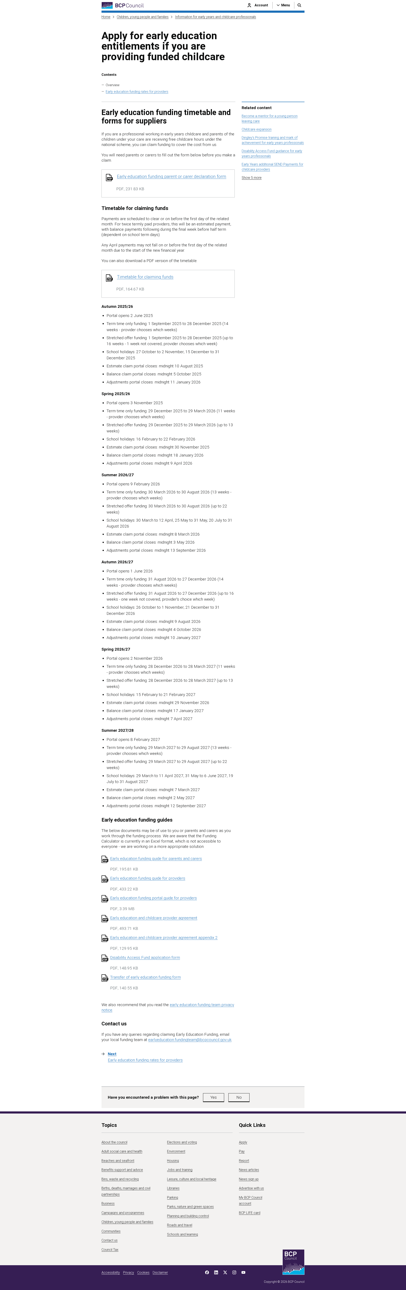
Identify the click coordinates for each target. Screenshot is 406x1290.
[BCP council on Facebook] (207, 1272)
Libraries (173, 1188)
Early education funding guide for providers (147, 878)
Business (108, 1203)
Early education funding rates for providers (137, 92)
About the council (114, 1142)
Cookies (143, 1273)
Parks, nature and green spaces (190, 1207)
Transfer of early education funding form (145, 977)
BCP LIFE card (249, 1213)
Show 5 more (252, 178)
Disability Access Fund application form (145, 957)
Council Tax (110, 1250)
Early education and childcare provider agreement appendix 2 (164, 937)
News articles (249, 1170)
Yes (213, 1097)
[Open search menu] (299, 5)
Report (244, 1161)
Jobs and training (179, 1170)
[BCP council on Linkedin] (216, 1272)
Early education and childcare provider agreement (153, 917)
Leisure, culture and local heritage (191, 1179)
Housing (173, 1161)
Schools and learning (182, 1234)
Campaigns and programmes (123, 1213)
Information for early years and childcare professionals (215, 17)
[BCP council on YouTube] (243, 1272)
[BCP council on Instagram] (234, 1272)
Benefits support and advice (122, 1170)
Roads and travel (179, 1225)
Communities (111, 1231)
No (239, 1097)
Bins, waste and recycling (120, 1179)
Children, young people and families (143, 17)
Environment (176, 1151)
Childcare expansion (257, 129)
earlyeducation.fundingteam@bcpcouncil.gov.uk (190, 1039)
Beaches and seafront (118, 1161)
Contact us (110, 1240)
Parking (172, 1198)
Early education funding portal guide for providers (153, 898)
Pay (242, 1151)
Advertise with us (251, 1188)
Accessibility (111, 1273)
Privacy (128, 1273)
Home (106, 17)
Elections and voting (182, 1142)
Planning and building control (188, 1216)
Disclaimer (160, 1273)
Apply (243, 1142)
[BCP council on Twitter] (225, 1272)
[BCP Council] (123, 5)
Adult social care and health (122, 1151)
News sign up (249, 1179)
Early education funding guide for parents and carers (156, 858)
